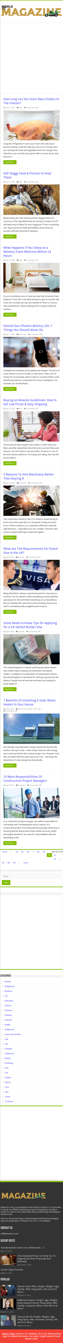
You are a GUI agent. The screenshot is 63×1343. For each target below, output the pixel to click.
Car (6, 996)
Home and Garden (25, 709)
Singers (8, 1077)
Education (9, 1001)
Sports (8, 1082)
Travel (7, 1097)
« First (4, 852)
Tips (20, 108)
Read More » (10, 162)
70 (14, 862)
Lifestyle (8, 1049)
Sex (6, 1073)
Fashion (8, 1005)
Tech (20, 334)
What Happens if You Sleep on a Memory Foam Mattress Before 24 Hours (27, 252)
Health (7, 1025)
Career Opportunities (12, 1269)
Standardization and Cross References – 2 (22, 1247)
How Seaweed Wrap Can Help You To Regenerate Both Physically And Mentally (36, 1258)
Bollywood (9, 986)
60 (8, 862)
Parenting (9, 1063)
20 (22, 852)
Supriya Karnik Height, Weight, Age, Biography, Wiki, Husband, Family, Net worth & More (37, 1319)
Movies (8, 1058)
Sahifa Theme (8, 1333)
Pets (20, 182)
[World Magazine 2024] (31, 11)
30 (28, 852)
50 (3, 862)
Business (22, 483)
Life (23, 557)
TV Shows (9, 1101)
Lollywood (9, 1053)
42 (55, 859)
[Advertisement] (31, 58)
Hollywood (9, 1029)
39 (44, 852)
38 (38, 852)
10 (16, 852)
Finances (8, 1010)
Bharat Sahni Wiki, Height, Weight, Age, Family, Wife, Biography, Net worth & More (38, 1289)
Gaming (8, 1015)
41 (55, 855)
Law (19, 557)
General (8, 1020)
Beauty (8, 981)
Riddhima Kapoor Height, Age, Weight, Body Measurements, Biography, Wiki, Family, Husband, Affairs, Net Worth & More (37, 1304)
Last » (26, 862)
